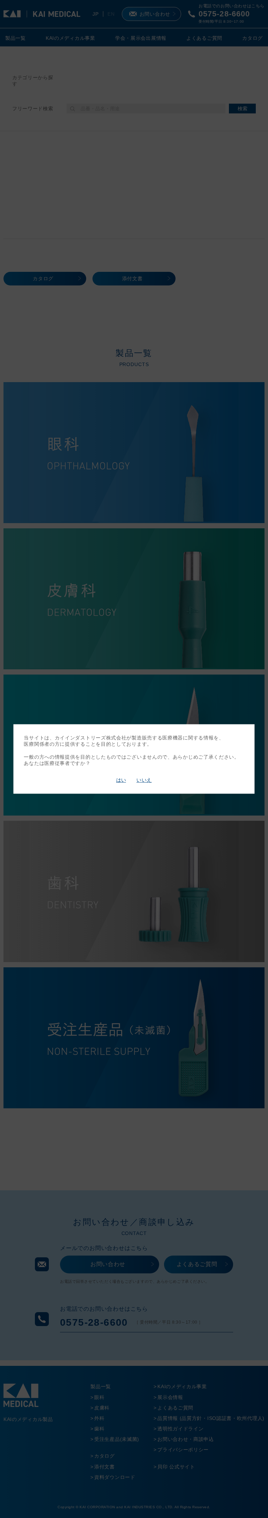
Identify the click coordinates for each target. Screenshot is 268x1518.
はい (121, 780)
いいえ (144, 780)
